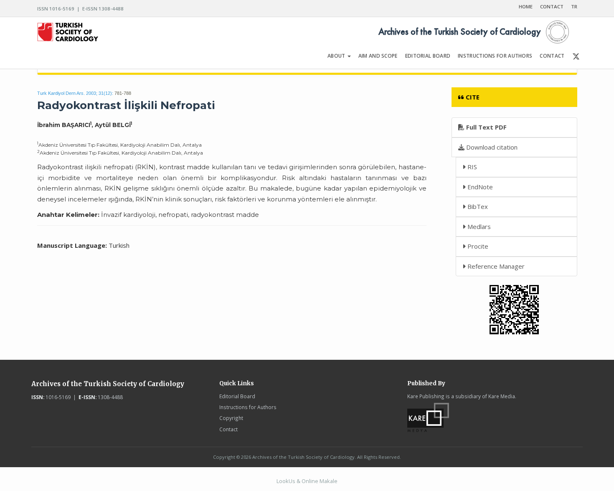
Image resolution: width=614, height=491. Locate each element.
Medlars (478, 226)
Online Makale (319, 481)
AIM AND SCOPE (378, 55)
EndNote (479, 187)
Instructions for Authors (248, 407)
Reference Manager (495, 266)
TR (574, 6)
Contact (228, 429)
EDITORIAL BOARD (428, 55)
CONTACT (551, 6)
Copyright (231, 418)
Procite (477, 246)
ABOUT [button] (337, 55)
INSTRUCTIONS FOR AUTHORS (495, 55)
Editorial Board (237, 396)
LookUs (286, 481)
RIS (471, 167)
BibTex (477, 206)
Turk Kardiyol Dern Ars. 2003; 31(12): (75, 93)
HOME (526, 6)
